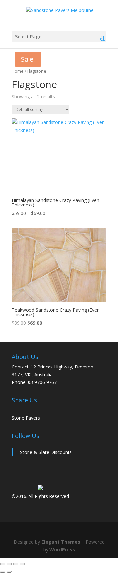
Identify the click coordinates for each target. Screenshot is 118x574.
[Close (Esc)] (22, 564)
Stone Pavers (26, 418)
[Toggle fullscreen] (9, 564)
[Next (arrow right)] (9, 572)
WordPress (62, 550)
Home (18, 71)
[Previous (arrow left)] (2, 572)
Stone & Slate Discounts (46, 452)
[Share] (15, 564)
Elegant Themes (60, 542)
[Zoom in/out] (2, 564)
